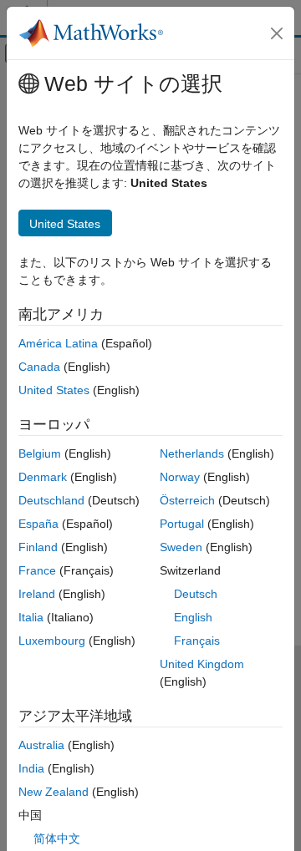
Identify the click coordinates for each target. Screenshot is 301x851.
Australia (41, 745)
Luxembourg (51, 640)
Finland (38, 547)
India (31, 768)
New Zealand (53, 791)
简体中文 (56, 838)
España (38, 523)
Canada (39, 366)
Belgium (39, 453)
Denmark (42, 477)
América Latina (58, 343)
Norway (180, 477)
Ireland (36, 593)
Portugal (182, 523)
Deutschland (51, 500)
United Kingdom (202, 664)
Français (197, 640)
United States (53, 390)
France (37, 570)
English (193, 617)
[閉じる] (276, 33)
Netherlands (192, 453)
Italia (30, 617)
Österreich (187, 500)
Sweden (181, 547)
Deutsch (195, 593)
